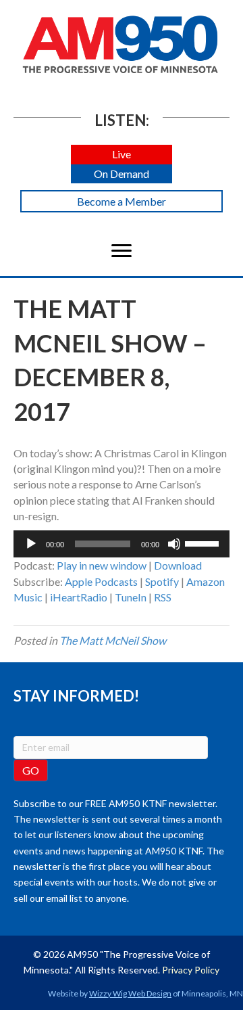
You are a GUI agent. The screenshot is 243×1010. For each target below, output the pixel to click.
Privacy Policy (190, 969)
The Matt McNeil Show (112, 640)
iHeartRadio (78, 597)
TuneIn (130, 597)
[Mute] (174, 544)
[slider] (204, 542)
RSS (162, 597)
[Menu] (121, 250)
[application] (122, 543)
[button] (121, 154)
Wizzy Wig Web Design (130, 993)
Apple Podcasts (101, 581)
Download (178, 565)
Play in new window (101, 565)
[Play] (31, 544)
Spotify (162, 581)
